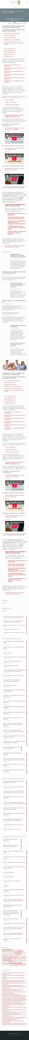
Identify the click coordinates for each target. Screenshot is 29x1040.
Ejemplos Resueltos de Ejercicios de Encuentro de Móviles (13, 977)
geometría (24, 956)
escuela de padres (13, 954)
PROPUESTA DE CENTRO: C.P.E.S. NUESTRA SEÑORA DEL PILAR (14, 626)
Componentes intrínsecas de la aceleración (10, 1001)
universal (12, 965)
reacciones (20, 962)
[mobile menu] (27, 3)
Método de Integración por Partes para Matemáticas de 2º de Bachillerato (17, 344)
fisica (19, 954)
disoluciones (4, 953)
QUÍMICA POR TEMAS (10, 102)
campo (14, 950)
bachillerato (7, 950)
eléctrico (7, 954)
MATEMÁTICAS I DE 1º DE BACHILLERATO (12, 39)
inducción (15, 957)
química (12, 962)
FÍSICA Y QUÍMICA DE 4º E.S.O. (10, 48)
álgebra (20, 965)
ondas (8, 962)
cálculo (12, 951)
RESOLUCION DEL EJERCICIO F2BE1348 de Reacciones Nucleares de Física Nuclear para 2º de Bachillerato (13, 617)
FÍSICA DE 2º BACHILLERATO (9, 35)
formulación (5, 956)
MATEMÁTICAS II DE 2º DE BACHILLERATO (12, 41)
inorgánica (5, 959)
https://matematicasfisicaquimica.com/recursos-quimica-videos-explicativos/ (15, 169)
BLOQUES (8, 1035)
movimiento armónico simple (17, 960)
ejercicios (18, 953)
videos (17, 965)
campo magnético (19, 950)
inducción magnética (22, 957)
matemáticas (7, 960)
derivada (15, 951)
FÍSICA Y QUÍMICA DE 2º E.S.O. (10, 52)
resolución (4, 963)
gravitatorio (10, 957)
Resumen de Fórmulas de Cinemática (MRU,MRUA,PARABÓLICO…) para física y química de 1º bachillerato (13, 1021)
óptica (24, 965)
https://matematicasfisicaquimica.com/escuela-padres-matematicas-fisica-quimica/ (14, 246)
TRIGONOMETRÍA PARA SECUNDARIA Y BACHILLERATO (14, 632)
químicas (16, 962)
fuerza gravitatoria (13, 956)
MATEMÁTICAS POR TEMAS (12, 104)
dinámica (20, 951)
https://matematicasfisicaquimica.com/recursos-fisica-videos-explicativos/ (15, 148)
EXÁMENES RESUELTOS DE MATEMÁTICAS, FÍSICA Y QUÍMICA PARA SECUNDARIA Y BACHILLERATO (18, 255)
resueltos (10, 963)
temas (9, 965)
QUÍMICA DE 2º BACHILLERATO (10, 37)
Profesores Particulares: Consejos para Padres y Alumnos (13, 975)
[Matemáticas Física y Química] (14, 3)
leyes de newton (12, 959)
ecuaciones (8, 953)
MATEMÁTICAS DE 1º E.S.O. (9, 56)
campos (4, 951)
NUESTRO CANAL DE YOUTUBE (15, 187)
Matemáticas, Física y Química (17, 1035)
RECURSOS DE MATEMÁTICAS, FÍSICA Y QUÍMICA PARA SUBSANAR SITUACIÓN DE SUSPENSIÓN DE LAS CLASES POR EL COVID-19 (14, 987)
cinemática (8, 951)
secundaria (18, 963)
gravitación (5, 957)
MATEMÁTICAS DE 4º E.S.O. (9, 54)
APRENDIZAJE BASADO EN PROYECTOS (10, 313)
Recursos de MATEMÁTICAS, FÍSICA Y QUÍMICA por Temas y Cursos (14, 115)
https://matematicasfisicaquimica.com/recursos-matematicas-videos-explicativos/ (15, 128)
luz (18, 959)
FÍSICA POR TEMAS (10, 100)
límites (20, 959)
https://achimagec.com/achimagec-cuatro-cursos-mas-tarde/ (15, 205)
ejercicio (12, 953)
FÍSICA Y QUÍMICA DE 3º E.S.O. (10, 50)
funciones (20, 956)
